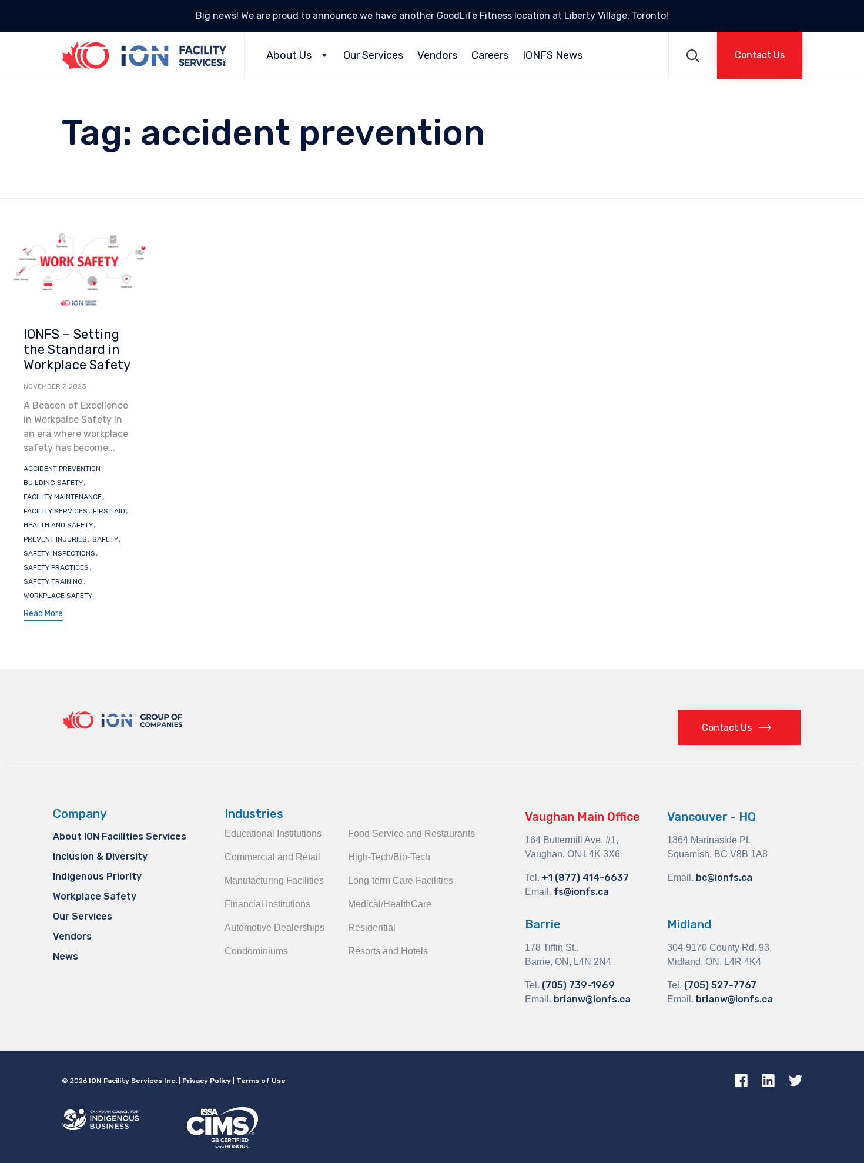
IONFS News (552, 55)
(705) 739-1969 (578, 985)
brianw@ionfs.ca (592, 999)
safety (105, 539)
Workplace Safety (94, 896)
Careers (489, 55)
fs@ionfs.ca (581, 891)
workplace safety (58, 595)
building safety (53, 483)
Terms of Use (261, 1081)
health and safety (58, 525)
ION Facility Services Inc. (133, 1081)
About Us (289, 55)
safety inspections (59, 553)
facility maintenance (63, 497)
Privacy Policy (206, 1081)
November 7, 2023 (55, 386)
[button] (759, 55)
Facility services (56, 511)
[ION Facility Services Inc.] (144, 55)
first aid (109, 511)
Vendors (437, 55)
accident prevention (62, 468)
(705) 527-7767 (720, 985)
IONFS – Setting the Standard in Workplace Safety (77, 349)
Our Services (373, 55)
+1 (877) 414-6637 (585, 877)
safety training (53, 581)
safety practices (56, 567)
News (65, 956)
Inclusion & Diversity (100, 856)
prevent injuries (55, 539)
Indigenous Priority (97, 876)
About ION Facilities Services (119, 836)
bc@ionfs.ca (724, 877)
